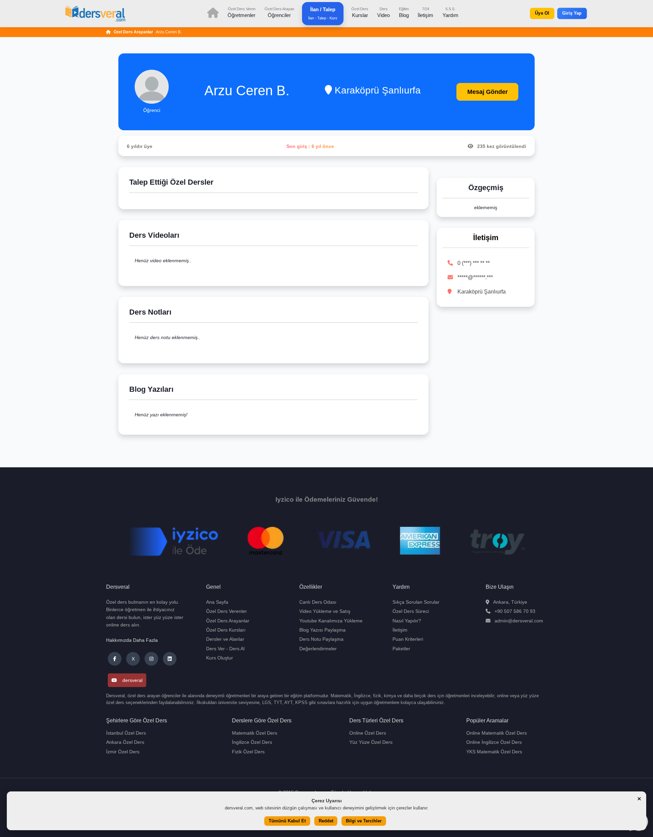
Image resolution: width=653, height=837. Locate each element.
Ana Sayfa (217, 602)
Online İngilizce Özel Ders (494, 742)
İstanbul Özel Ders (126, 733)
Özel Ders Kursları (226, 630)
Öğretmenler (241, 12)
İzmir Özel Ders (122, 751)
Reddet (326, 821)
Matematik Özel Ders (254, 733)
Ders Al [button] (237, 648)
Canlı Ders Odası (317, 602)
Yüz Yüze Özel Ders (370, 742)
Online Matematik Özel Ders (496, 733)
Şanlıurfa (401, 90)
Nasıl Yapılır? (406, 620)
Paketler (401, 648)
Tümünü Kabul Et (287, 821)
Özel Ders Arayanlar (133, 32)
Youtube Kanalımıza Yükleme (331, 620)
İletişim (425, 12)
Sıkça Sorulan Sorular (415, 602)
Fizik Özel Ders (248, 751)
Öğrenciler (279, 12)
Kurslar (359, 12)
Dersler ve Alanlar (225, 639)
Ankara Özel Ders (125, 742)
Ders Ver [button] (215, 648)
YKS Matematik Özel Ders (494, 751)
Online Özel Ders (367, 733)
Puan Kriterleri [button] (407, 639)
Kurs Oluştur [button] (219, 657)
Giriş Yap (572, 13)
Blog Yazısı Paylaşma (322, 630)
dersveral (132, 680)
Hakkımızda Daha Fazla (132, 640)
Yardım (450, 12)
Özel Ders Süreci (410, 611)
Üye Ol (542, 13)
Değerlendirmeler (318, 648)
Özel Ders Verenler (226, 611)
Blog (404, 12)
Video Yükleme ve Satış (324, 611)
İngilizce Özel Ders (252, 742)
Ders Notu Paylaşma (321, 639)
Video (383, 12)
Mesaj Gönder (487, 91)
